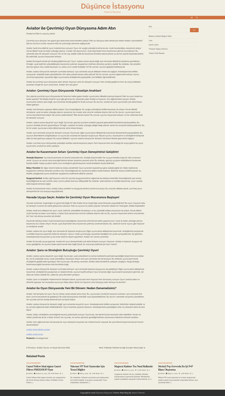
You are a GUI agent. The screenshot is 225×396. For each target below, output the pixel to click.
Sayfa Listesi (153, 45)
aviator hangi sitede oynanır (38, 329)
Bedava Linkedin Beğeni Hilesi (160, 36)
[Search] (197, 17)
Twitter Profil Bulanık (156, 53)
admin (52, 34)
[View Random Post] (191, 17)
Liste (150, 40)
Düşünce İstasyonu (112, 6)
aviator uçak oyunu (34, 334)
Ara (150, 26)
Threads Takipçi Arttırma (158, 49)
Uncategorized (41, 338)
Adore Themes (138, 393)
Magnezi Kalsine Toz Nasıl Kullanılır (133, 366)
